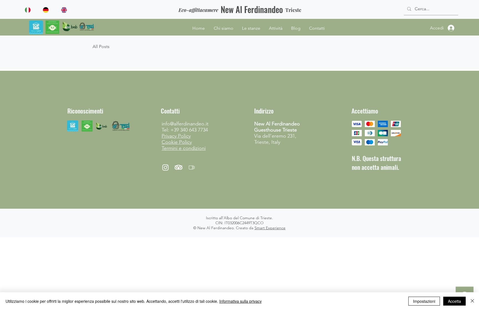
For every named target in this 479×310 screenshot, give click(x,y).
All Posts (101, 46)
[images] (191, 167)
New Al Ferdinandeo (252, 9)
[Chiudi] (472, 301)
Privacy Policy (176, 136)
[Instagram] (165, 167)
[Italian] (30, 10)
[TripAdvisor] (178, 167)
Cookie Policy (177, 142)
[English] (66, 10)
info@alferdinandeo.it (185, 124)
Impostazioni (424, 301)
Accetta (454, 301)
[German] (48, 10)
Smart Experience (270, 227)
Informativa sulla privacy (240, 301)
